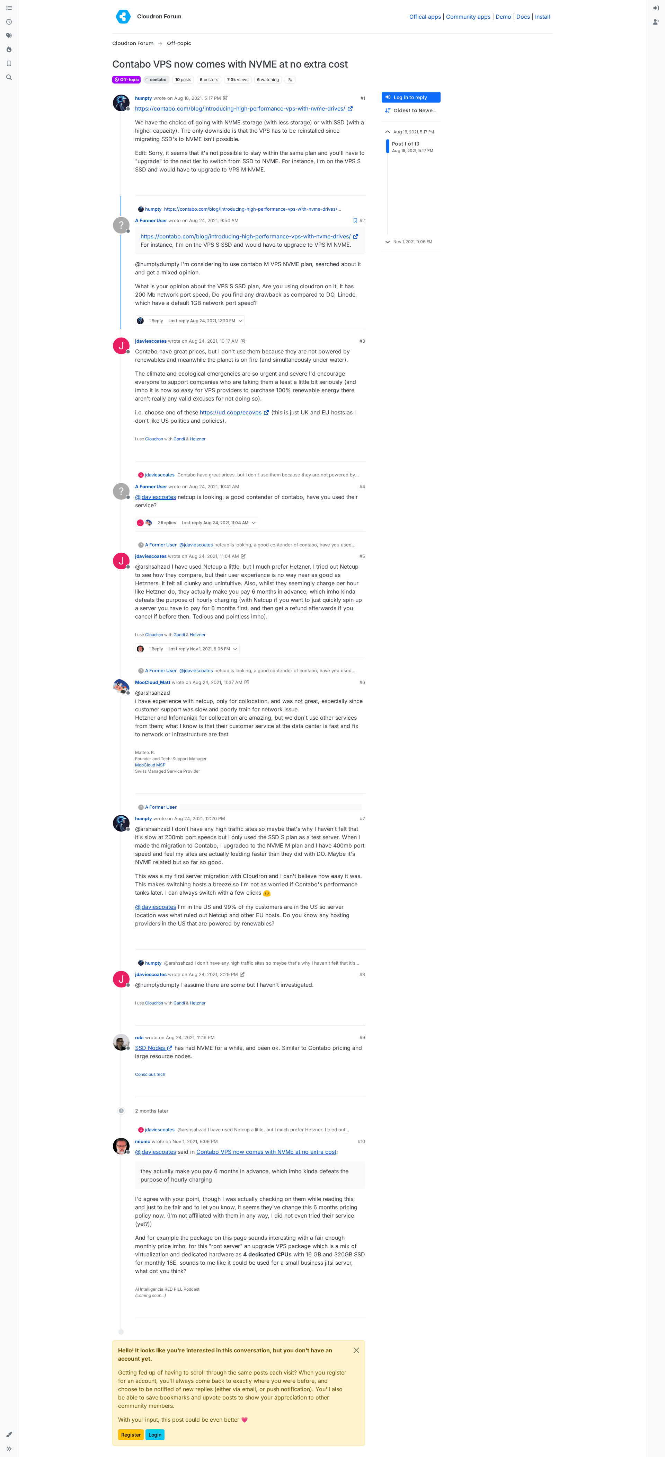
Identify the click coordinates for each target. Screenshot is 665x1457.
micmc (142, 1141)
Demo (503, 16)
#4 (362, 486)
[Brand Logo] (123, 16)
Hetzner (198, 438)
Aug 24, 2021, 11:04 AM (214, 556)
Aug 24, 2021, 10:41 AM (214, 486)
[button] (9, 1434)
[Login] (656, 8)
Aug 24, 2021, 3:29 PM (213, 974)
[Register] (656, 22)
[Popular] (9, 49)
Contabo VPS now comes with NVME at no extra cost (266, 1151)
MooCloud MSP (150, 764)
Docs (523, 16)
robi (139, 1037)
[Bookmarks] (9, 63)
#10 (361, 1141)
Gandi (179, 438)
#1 (363, 98)
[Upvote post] (348, 187)
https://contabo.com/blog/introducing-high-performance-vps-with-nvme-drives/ (240, 108)
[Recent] (9, 22)
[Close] (356, 1350)
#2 (362, 220)
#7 (362, 818)
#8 (362, 974)
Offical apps (425, 16)
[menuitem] (656, 8)
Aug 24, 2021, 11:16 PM (190, 1037)
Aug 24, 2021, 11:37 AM (217, 682)
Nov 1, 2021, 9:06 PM (195, 1141)
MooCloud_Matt (152, 682)
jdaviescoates (151, 341)
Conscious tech (150, 1074)
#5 (362, 556)
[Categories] (9, 8)
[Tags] (9, 36)
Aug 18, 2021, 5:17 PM (197, 98)
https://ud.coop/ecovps (230, 412)
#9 (362, 1037)
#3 (362, 341)
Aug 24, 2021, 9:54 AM (214, 220)
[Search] (9, 77)
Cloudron (154, 438)
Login (155, 1435)
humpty (143, 98)
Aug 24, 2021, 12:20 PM (199, 818)
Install (542, 16)
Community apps (468, 16)
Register (131, 1435)
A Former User (151, 220)
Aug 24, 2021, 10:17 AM (214, 341)
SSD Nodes (150, 1047)
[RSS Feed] (290, 80)
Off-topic (129, 79)
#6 (362, 682)
